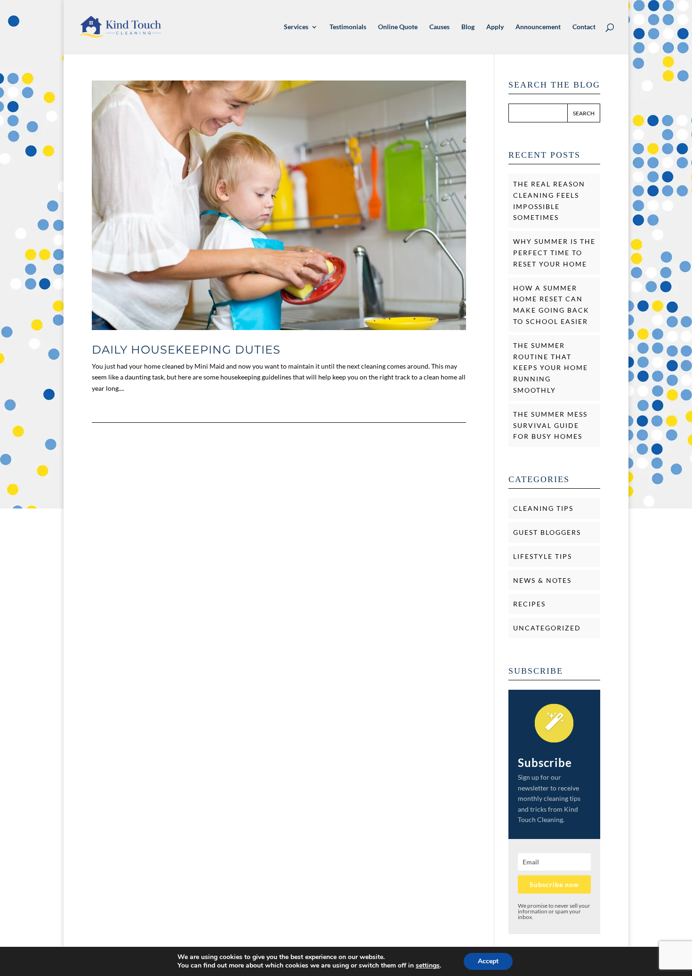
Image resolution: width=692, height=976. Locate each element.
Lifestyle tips (542, 556)
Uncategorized (547, 628)
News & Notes (542, 580)
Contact (583, 27)
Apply (495, 27)
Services (296, 27)
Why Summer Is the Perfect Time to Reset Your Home (554, 252)
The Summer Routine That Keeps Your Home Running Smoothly (550, 367)
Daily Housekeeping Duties (186, 349)
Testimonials (348, 27)
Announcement (538, 27)
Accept (488, 961)
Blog (468, 27)
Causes (439, 27)
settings (428, 965)
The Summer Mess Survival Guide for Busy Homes (550, 425)
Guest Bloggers (547, 532)
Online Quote (398, 27)
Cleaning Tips (543, 508)
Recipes (529, 604)
